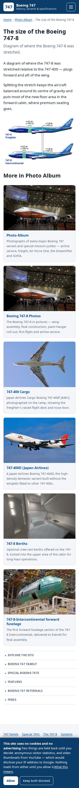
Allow (11, 781)
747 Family (10, 734)
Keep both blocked (36, 781)
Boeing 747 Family (22, 664)
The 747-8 (50, 734)
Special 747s (31, 734)
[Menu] (71, 7)
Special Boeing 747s (23, 673)
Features (15, 682)
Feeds (12, 700)
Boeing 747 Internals (25, 691)
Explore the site (21, 655)
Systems (66, 734)
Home (7, 20)
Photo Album (23, 20)
